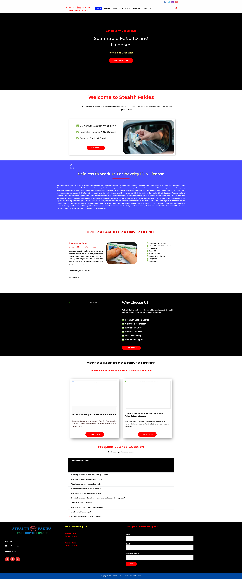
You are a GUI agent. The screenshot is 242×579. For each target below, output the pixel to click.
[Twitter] (169, 2)
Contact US (147, 8)
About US (136, 8)
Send (131, 564)
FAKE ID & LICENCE (120, 8)
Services (107, 8)
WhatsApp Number (133, 553)
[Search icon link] (176, 8)
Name (128, 534)
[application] (129, 8)
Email (128, 544)
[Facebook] (165, 2)
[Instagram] (172, 2)
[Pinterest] (176, 2)
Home (99, 8)
